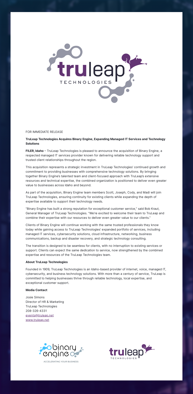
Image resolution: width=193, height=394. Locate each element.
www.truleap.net (37, 320)
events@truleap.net (40, 315)
